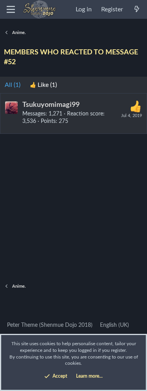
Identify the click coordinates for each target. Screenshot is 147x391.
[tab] (43, 85)
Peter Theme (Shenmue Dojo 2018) (49, 325)
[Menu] (11, 9)
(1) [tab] (12, 85)
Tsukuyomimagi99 (51, 104)
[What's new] (136, 9)
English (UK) (113, 325)
